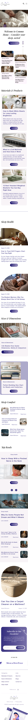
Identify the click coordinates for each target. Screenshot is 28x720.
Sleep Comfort (5, 681)
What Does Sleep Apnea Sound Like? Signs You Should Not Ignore (17, 431)
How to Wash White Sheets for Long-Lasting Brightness (14, 113)
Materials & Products (6, 676)
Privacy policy (18, 701)
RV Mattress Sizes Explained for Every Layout (20, 66)
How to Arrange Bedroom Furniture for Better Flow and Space (9, 420)
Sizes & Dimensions (20, 62)
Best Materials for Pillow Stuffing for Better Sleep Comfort (17, 409)
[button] (12, 490)
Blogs (17, 678)
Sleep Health (5, 58)
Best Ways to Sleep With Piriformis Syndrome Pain (7, 77)
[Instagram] (18, 689)
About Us (18, 676)
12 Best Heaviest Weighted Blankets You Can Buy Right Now (14, 188)
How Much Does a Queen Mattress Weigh (19, 81)
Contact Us (19, 681)
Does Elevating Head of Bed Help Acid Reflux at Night (7, 62)
